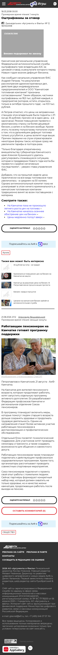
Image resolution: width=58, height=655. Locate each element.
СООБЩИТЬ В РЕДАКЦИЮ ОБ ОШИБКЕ (23, 560)
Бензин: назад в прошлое (25, 292)
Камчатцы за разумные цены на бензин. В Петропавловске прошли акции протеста (32, 284)
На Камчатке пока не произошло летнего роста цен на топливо (25, 207)
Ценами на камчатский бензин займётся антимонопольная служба (31, 302)
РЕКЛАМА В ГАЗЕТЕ (36, 552)
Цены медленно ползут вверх (25, 217)
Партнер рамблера (26, 641)
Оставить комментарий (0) (29, 511)
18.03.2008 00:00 (9, 11)
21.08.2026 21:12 (8, 317)
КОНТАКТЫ (8, 556)
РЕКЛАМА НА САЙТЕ (13, 552)
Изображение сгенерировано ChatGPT (21, 376)
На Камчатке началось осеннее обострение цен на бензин (24, 213)
